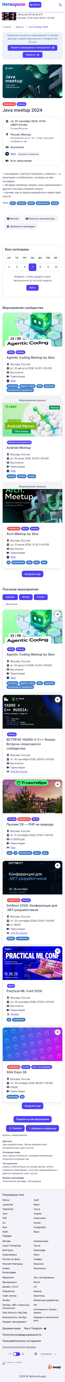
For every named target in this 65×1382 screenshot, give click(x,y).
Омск (36, 1254)
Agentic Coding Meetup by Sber (30, 357)
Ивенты (20, 27)
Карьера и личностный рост (46, 1319)
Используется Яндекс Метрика (19, 1347)
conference (22, 938)
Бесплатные (12, 604)
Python (6, 1200)
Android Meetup (18, 448)
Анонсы (36, 5)
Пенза (37, 1245)
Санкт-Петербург (11, 1245)
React (36, 1204)
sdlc (29, 562)
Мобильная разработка (19, 442)
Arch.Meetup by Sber (22, 534)
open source (42, 203)
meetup (21, 203)
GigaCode (49, 386)
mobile (31, 476)
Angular (38, 1213)
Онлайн (40, 597)
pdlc (37, 562)
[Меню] (60, 5)
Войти (32, 288)
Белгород (7, 1250)
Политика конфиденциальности (21, 1334)
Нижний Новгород (12, 1263)
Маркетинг (8, 1277)
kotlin (31, 203)
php (9, 853)
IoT (35, 1286)
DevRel (25, 1067)
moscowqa (13, 1096)
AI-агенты (12, 386)
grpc (45, 853)
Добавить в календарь (22, 226)
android (21, 476)
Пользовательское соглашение (21, 1340)
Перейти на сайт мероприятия (32, 1119)
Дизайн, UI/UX (10, 1286)
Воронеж (39, 1263)
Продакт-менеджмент (14, 1321)
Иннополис (40, 1268)
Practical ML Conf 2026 (24, 991)
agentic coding (27, 386)
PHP (4, 1218)
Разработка (9, 104)
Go (4, 1222)
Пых (12, 847)
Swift (36, 1200)
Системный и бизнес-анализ (45, 1311)
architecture (18, 562)
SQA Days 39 (16, 1072)
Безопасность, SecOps (14, 1317)
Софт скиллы (9, 1295)
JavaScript (7, 1204)
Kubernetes (40, 1218)
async (37, 853)
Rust (4, 1227)
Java (4, 1213)
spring (55, 203)
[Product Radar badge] (22, 1367)
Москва (25, 597)
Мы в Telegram (33, 1328)
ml (9, 1019)
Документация (11, 1328)
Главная (6, 27)
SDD (40, 386)
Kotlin (5, 1231)
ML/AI (11, 352)
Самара (38, 1259)
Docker (37, 1222)
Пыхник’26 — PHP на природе (30, 824)
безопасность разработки (20, 390)
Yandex (14, 1014)
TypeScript (7, 1209)
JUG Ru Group (18, 771)
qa (22, 1096)
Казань (6, 1268)
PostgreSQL (40, 1227)
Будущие (10, 597)
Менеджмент (9, 1282)
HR (35, 1305)
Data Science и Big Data (14, 1312)
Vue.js (37, 1209)
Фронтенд (39, 1295)
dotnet (11, 938)
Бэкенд (21, 104)
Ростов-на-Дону (11, 1259)
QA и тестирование (41, 1067)
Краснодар (39, 1250)
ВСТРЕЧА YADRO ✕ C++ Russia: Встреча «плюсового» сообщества (31, 744)
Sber (13, 154)
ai (8, 562)
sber (44, 562)
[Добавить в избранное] (57, 614)
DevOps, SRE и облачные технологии (16, 1307)
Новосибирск (9, 1254)
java (12, 203)
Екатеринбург (41, 1241)
